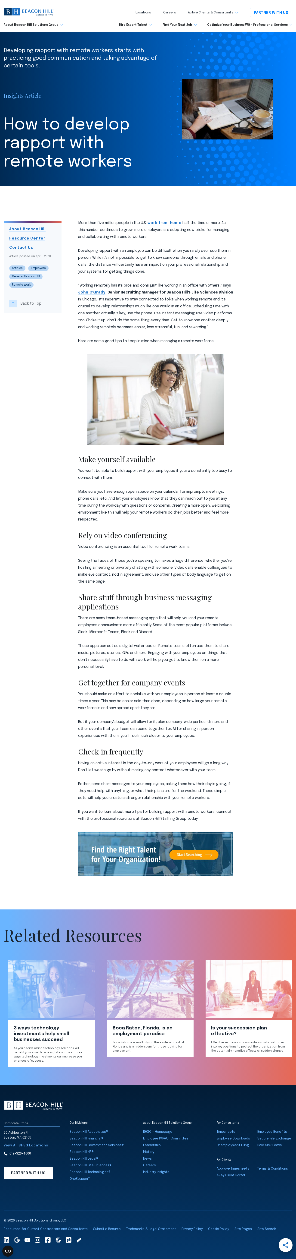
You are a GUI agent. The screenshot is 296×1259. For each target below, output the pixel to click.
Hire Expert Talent (133, 24)
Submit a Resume (107, 1229)
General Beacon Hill (26, 276)
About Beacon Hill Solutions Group (31, 24)
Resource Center (27, 238)
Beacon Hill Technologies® (90, 1172)
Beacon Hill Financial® (86, 1138)
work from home (165, 223)
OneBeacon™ (80, 1178)
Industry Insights (156, 1172)
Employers (38, 268)
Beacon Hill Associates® (89, 1131)
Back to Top (31, 304)
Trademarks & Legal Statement (151, 1229)
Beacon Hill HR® (82, 1152)
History (148, 1152)
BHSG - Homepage (157, 1131)
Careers (169, 12)
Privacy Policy (192, 1229)
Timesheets (226, 1131)
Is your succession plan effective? (239, 1031)
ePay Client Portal (231, 1175)
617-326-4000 (20, 1153)
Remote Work (21, 285)
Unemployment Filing (233, 1145)
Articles (17, 268)
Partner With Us (271, 13)
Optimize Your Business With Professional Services (247, 24)
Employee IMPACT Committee (165, 1138)
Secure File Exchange (274, 1138)
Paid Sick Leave (269, 1145)
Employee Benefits (272, 1131)
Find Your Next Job (177, 24)
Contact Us (21, 248)
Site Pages (243, 1229)
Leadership (152, 1145)
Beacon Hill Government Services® (97, 1145)
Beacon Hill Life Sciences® (90, 1165)
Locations (143, 12)
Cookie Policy (218, 1229)
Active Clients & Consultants (210, 12)
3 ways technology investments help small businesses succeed (41, 1034)
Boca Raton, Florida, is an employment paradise (143, 1031)
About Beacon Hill (27, 229)
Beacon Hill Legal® (84, 1158)
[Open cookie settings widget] (7, 1251)
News (147, 1158)
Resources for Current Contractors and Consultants (46, 1229)
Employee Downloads (233, 1138)
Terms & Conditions (272, 1168)
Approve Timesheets (233, 1168)
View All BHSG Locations (26, 1145)
